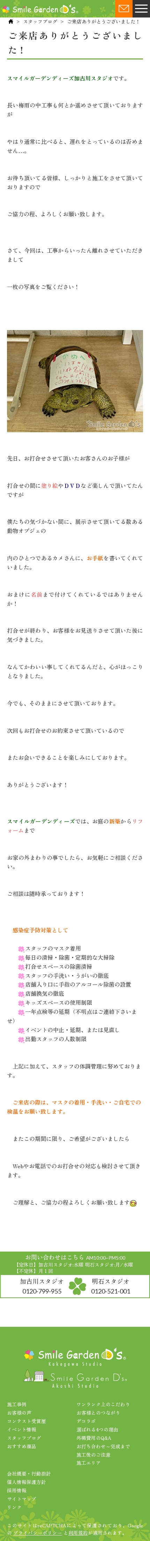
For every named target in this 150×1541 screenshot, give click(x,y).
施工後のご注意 (93, 1454)
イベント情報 (21, 1429)
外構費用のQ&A (93, 1437)
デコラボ (86, 1420)
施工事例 (17, 1404)
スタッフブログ (40, 21)
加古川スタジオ (42, 1285)
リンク (14, 1507)
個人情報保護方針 (26, 1481)
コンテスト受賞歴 (26, 1420)
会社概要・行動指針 (29, 1473)
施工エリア (88, 1462)
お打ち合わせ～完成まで (103, 1446)
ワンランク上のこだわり (103, 1404)
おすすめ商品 (21, 1446)
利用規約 (78, 1532)
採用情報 (17, 1490)
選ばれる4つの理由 (97, 1429)
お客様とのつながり (98, 1412)
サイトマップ (21, 1498)
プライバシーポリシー (37, 1532)
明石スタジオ (110, 1285)
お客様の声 (19, 1412)
